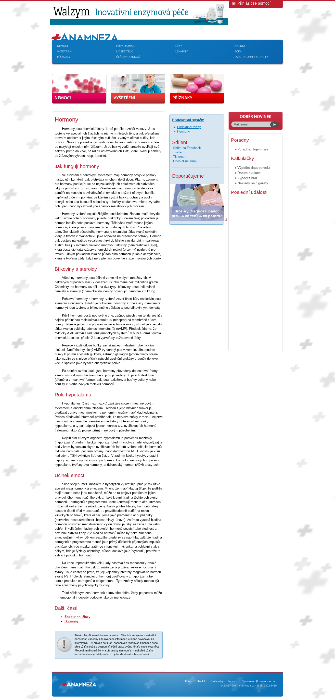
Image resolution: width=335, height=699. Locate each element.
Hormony (71, 621)
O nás (189, 681)
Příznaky (63, 56)
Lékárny (181, 51)
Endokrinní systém (188, 120)
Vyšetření (64, 51)
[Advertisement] (255, 272)
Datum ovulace (249, 173)
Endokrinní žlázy (77, 617)
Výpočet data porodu (253, 168)
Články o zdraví (128, 56)
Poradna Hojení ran (252, 149)
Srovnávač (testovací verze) (259, 681)
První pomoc (125, 45)
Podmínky (217, 681)
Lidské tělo (124, 51)
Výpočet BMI (247, 178)
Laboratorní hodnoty (251, 56)
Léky (178, 45)
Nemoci (62, 45)
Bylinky (239, 45)
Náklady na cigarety (252, 183)
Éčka (238, 51)
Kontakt (201, 681)
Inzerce (232, 681)
